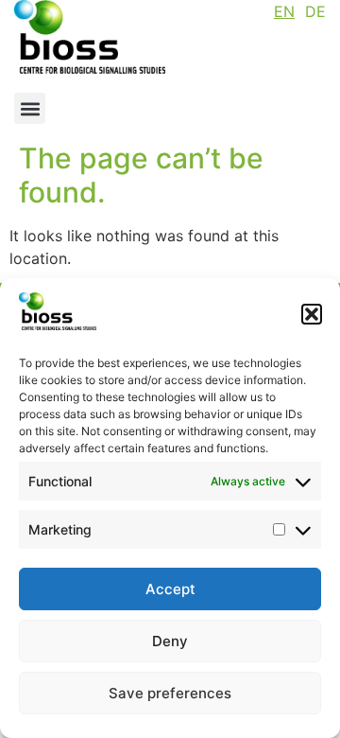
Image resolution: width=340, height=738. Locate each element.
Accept (170, 589)
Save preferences (170, 693)
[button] (311, 314)
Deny (170, 641)
